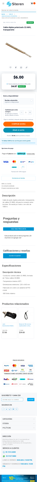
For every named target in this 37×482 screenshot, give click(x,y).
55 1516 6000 (11, 452)
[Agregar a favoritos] (10, 67)
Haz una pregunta (18, 229)
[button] (18, 101)
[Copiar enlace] (26, 67)
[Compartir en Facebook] (16, 67)
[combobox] (18, 10)
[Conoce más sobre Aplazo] (14, 167)
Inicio (3, 14)
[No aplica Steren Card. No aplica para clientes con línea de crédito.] (7, 84)
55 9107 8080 (11, 456)
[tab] (18, 419)
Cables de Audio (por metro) (9, 16)
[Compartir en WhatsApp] (21, 67)
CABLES (11, 14)
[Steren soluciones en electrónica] (15, 4)
